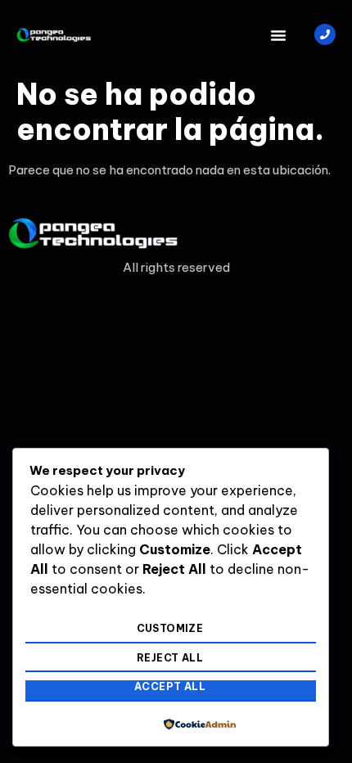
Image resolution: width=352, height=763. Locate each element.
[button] (278, 35)
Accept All (169, 686)
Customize (170, 628)
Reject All (170, 658)
